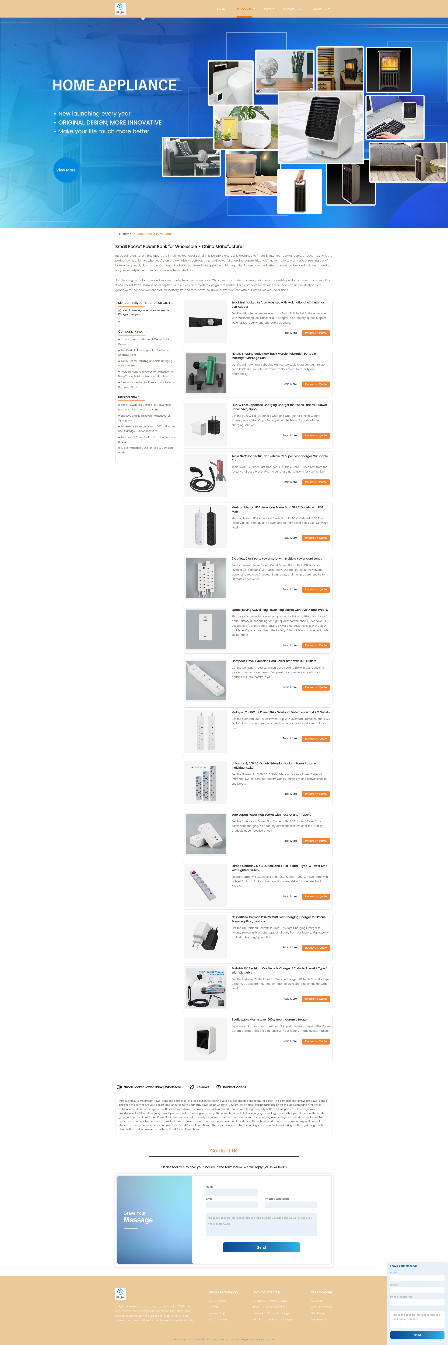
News (267, 8)
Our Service (319, 1319)
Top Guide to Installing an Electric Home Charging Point (143, 352)
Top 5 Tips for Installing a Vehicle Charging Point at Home (145, 363)
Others (214, 1307)
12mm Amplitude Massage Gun (271, 1313)
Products (244, 8)
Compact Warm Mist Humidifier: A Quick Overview (143, 341)
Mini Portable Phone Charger (273, 1319)
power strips (217, 1313)
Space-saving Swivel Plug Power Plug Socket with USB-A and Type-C (280, 610)
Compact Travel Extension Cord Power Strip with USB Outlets (274, 661)
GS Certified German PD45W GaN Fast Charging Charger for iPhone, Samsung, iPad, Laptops (279, 919)
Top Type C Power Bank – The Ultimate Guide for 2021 (147, 439)
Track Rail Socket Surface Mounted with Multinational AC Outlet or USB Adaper (278, 304)
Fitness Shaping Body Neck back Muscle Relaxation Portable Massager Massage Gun (274, 356)
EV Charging (218, 1301)
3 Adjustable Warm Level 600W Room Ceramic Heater (270, 1019)
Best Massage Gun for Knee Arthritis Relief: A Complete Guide (146, 384)
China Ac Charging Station (271, 1301)
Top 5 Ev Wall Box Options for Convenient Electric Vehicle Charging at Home (144, 407)
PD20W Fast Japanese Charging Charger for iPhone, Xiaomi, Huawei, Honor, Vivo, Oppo (279, 407)
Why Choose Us (321, 1307)
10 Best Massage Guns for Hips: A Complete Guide (146, 450)
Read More (290, 333)
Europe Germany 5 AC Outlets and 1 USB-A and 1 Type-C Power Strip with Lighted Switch (279, 868)
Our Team (318, 1313)
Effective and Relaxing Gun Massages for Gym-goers (144, 418)
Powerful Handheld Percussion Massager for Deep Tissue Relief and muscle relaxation (146, 374)
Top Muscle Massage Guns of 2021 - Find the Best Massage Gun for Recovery (146, 428)
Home (221, 8)
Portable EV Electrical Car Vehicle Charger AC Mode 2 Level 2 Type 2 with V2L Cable (279, 970)
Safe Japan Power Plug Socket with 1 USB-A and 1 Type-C (272, 814)
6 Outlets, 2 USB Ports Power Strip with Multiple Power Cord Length (277, 558)
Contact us (292, 8)
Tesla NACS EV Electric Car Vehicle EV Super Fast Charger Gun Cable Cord (280, 458)
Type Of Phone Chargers (270, 1307)
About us (320, 8)
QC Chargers (218, 1319)
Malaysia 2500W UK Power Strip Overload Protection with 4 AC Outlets (281, 712)
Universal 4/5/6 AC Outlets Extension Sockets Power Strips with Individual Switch (275, 765)
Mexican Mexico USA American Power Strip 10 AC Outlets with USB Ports (277, 509)
